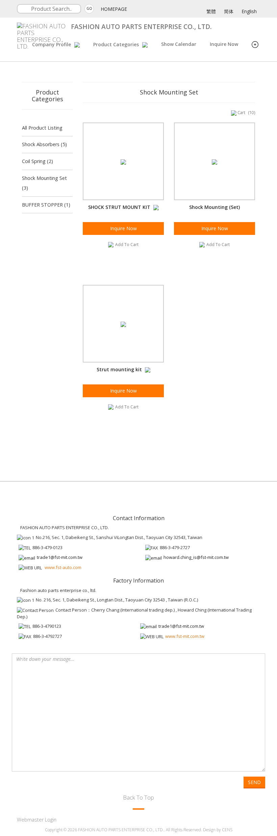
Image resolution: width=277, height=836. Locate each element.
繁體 (211, 11)
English (249, 11)
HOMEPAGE (114, 9)
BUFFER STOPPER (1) (46, 204)
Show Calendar (178, 44)
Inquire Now (224, 44)
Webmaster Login (36, 819)
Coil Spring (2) (37, 161)
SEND (254, 782)
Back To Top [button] (138, 797)
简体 (228, 11)
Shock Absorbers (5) (44, 144)
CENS (227, 830)
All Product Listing (42, 128)
